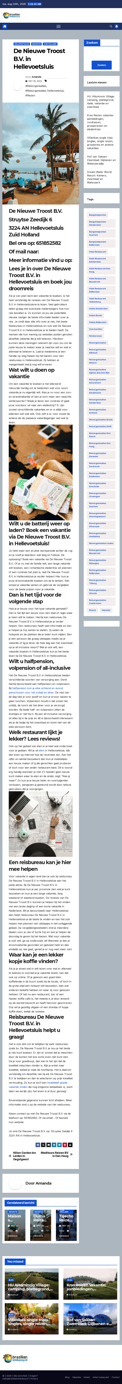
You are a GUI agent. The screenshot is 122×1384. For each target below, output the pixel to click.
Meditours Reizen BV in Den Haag (54, 1154)
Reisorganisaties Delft (100, 426)
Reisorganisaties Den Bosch (100, 435)
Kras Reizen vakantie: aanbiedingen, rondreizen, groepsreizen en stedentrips (100, 122)
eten (41, 750)
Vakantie (36, 44)
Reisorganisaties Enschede (97, 485)
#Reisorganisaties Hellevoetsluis (44, 90)
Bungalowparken (97, 215)
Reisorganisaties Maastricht (97, 551)
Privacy (34, 1378)
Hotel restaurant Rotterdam (97, 290)
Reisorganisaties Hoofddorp (97, 535)
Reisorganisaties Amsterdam (97, 401)
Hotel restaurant (97, 252)
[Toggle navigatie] (58, 26)
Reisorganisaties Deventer (97, 455)
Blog (11, 1280)
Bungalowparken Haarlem (97, 233)
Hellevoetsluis (21, 44)
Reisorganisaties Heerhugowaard (97, 515)
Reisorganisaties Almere (97, 361)
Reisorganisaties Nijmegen (97, 561)
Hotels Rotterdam (97, 322)
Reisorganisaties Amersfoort (97, 381)
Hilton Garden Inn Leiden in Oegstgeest (24, 1156)
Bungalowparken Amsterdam (97, 223)
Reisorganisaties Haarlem (97, 505)
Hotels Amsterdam (98, 308)
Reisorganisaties (97, 343)
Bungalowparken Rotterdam (97, 243)
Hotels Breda (95, 315)
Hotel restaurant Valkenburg (97, 300)
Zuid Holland (50, 44)
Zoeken (101, 65)
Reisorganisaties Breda (101, 419)
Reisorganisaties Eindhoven (97, 475)
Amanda (36, 76)
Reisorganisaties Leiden (101, 543)
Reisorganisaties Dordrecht (97, 465)
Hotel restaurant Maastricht (97, 280)
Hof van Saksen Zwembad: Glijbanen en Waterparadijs (101, 160)
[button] (111, 26)
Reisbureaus (95, 336)
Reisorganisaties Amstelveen (97, 391)
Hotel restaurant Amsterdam (97, 260)
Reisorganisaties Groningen (97, 495)
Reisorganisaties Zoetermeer (97, 602)
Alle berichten (20, 1375)
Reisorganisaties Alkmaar (97, 351)
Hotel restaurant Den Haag (99, 270)
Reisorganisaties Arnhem (97, 411)
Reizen (92, 610)
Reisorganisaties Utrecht (97, 592)
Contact (116, 1377)
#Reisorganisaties (35, 85)
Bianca (14, 1295)
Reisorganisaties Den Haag (100, 445)
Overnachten (95, 329)
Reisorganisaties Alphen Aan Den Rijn (99, 371)
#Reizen (30, 95)
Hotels (87, 1377)
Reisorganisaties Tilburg (97, 582)
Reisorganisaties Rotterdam (97, 571)
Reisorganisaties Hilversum (97, 525)
